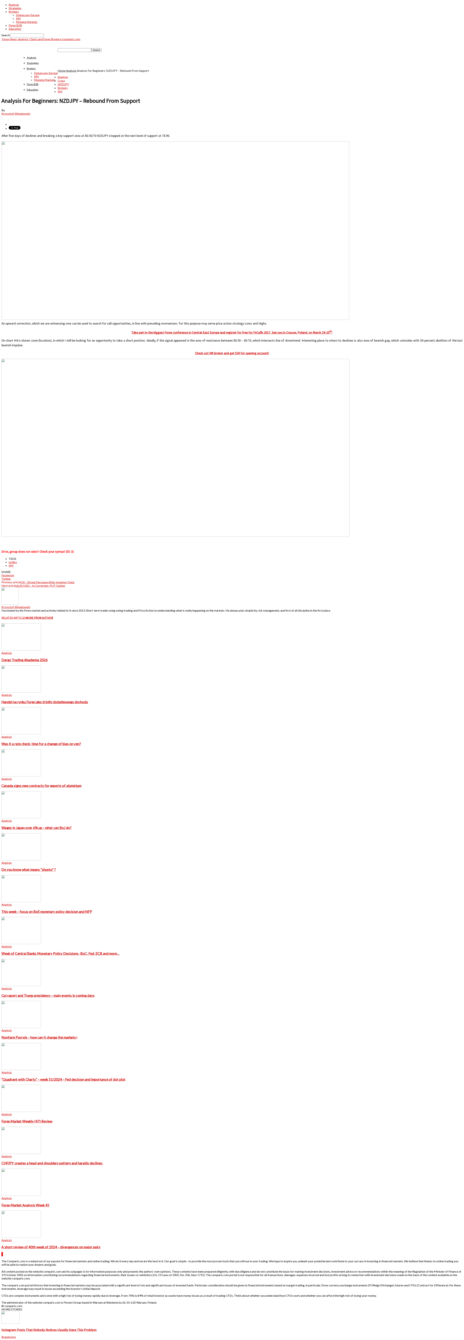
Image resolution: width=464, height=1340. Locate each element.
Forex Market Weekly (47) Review (26, 1121)
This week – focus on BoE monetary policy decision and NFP (46, 912)
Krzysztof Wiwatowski (15, 113)
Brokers (14, 11)
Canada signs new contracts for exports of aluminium (41, 786)
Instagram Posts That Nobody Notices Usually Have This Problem (49, 1330)
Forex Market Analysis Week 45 (25, 1205)
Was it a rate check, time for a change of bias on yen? (41, 744)
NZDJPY (63, 84)
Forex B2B (15, 25)
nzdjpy (13, 562)
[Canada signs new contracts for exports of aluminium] (21, 775)
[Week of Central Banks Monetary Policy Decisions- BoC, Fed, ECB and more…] (21, 943)
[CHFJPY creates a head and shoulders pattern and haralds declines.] (21, 1152)
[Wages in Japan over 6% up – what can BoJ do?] (21, 817)
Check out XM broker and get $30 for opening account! (232, 353)
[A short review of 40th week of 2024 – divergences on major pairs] (21, 1236)
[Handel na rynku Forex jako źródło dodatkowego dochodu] (21, 691)
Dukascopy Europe (28, 15)
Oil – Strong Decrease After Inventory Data (47, 582)
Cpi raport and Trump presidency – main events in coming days (48, 996)
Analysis (14, 4)
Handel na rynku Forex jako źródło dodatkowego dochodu (44, 702)
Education (15, 28)
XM (18, 18)
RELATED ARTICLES (13, 618)
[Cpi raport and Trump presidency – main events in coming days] (21, 985)
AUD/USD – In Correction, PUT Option (40, 585)
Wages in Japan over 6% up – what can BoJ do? (36, 828)
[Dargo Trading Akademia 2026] (21, 649)
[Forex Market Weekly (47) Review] (21, 1110)
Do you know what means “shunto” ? (28, 870)
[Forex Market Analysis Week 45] (21, 1194)
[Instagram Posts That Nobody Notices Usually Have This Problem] (10, 1322)
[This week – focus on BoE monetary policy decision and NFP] (21, 901)
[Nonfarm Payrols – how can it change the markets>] (21, 1027)
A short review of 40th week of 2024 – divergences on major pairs (50, 1247)
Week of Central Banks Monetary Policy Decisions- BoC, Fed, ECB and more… (60, 953)
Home (61, 70)
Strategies (15, 8)
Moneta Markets (26, 22)
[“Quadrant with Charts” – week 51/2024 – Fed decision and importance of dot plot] (21, 1069)
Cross (61, 80)
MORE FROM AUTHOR (39, 618)
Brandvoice (8, 1337)
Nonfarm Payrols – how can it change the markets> (39, 1037)
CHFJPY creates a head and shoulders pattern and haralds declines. (52, 1163)
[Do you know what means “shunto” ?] (21, 859)
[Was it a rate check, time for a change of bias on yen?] (21, 733)
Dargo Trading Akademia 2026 (24, 660)
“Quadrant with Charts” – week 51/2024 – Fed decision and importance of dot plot (63, 1079)
